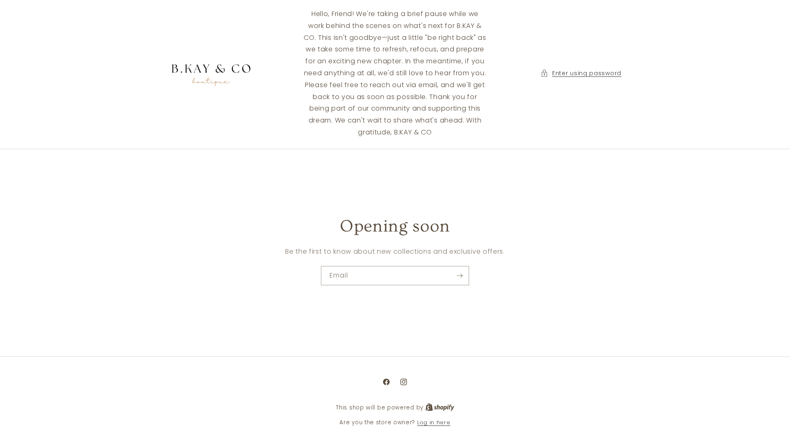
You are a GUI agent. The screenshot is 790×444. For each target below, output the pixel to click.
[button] (581, 73)
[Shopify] (439, 408)
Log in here (434, 422)
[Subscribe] (460, 275)
